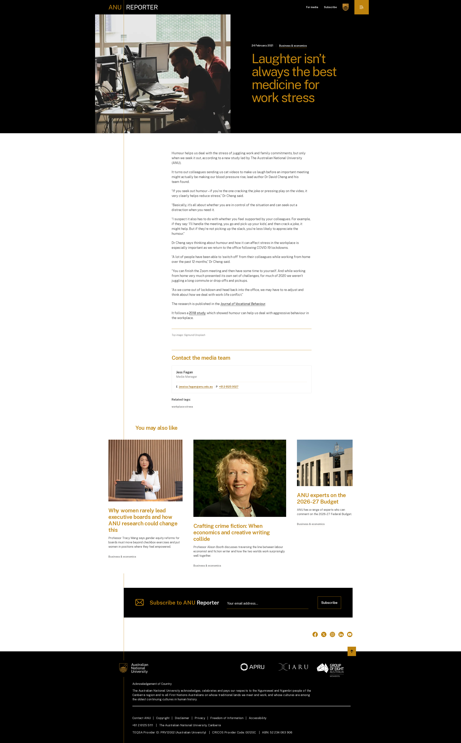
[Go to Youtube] (350, 634)
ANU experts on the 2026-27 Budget (321, 498)
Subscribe (330, 7)
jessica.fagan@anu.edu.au (196, 386)
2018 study (197, 313)
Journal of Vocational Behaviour (242, 304)
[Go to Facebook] (315, 634)
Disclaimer (182, 718)
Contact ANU (141, 718)
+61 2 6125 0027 (228, 386)
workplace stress (182, 406)
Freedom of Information (226, 718)
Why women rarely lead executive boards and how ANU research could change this (143, 520)
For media (312, 7)
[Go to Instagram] (332, 634)
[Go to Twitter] (324, 634)
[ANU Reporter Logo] (133, 7)
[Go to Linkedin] (341, 634)
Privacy (200, 718)
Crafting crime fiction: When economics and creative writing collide (231, 532)
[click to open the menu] (361, 7)
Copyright (163, 718)
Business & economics (293, 45)
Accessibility (258, 718)
